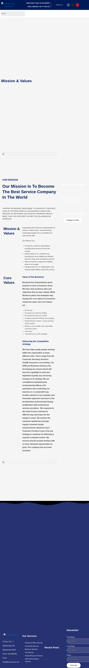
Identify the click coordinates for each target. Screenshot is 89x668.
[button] (74, 13)
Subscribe (73, 665)
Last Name (71, 646)
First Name (71, 637)
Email (69, 655)
